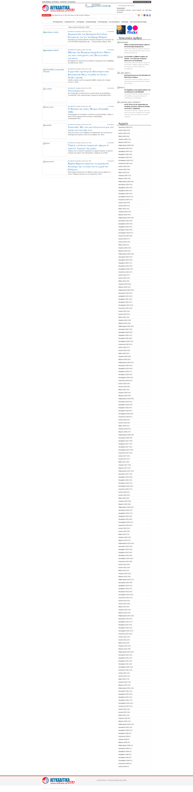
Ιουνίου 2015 (122, 531)
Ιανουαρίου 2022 (124, 293)
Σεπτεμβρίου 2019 (124, 377)
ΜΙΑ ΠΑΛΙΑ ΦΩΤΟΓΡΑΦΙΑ (138, 22)
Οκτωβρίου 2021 (124, 302)
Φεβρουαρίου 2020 (124, 362)
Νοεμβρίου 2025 (124, 154)
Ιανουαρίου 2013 (124, 619)
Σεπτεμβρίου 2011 (124, 667)
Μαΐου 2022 (122, 281)
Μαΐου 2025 (122, 172)
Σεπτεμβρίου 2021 (124, 305)
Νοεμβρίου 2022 (124, 263)
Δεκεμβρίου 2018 (124, 404)
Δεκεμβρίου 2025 (124, 151)
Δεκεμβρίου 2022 (124, 260)
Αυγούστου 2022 (124, 272)
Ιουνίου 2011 (122, 676)
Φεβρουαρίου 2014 (124, 579)
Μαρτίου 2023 (123, 251)
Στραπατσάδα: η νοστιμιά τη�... (101, 6)
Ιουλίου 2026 (122, 130)
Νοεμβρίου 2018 (124, 408)
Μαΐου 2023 (122, 245)
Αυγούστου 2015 (124, 525)
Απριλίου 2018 (123, 429)
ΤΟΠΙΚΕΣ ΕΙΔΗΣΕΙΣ (50, 18)
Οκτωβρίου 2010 (124, 700)
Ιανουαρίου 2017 (124, 474)
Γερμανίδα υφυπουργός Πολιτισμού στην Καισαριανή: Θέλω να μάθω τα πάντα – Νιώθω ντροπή (88, 74)
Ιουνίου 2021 (122, 314)
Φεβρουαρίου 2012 (124, 652)
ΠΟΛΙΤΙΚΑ (142, 18)
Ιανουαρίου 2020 (124, 365)
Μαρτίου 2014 (123, 576)
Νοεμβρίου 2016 (124, 480)
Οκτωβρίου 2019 (124, 374)
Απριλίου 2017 (123, 465)
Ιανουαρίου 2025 (124, 184)
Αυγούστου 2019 (124, 380)
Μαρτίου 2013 (123, 613)
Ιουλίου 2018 (122, 420)
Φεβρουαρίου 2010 (124, 724)
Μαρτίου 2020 (123, 359)
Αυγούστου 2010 (124, 706)
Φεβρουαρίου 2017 (124, 471)
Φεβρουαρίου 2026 (124, 145)
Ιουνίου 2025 (122, 169)
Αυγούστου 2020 (124, 344)
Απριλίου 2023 (123, 248)
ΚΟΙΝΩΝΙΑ (124, 22)
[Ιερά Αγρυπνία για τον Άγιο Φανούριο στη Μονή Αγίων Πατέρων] (124, 73)
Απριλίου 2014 (123, 573)
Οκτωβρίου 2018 (124, 411)
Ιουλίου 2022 (122, 275)
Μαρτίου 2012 (123, 649)
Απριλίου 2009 (123, 739)
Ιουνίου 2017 (122, 459)
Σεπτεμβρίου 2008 (124, 760)
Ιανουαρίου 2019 (124, 401)
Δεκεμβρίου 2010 (124, 694)
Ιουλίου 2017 (122, 456)
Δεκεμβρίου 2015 (124, 513)
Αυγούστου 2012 (124, 634)
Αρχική (48, 22)
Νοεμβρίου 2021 (124, 299)
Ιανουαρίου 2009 (124, 748)
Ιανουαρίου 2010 (124, 727)
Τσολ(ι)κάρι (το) (76, 90)
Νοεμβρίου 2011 (123, 661)
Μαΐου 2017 (122, 462)
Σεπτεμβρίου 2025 (124, 160)
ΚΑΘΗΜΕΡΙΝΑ (91, 18)
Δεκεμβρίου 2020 (124, 332)
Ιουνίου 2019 (122, 386)
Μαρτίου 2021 (123, 323)
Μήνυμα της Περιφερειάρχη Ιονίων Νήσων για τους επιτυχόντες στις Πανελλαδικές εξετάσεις (89, 55)
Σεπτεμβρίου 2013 (124, 594)
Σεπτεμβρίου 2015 (124, 522)
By (69, 31)
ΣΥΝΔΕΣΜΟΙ (71, 2)
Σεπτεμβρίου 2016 (124, 486)
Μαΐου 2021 (122, 317)
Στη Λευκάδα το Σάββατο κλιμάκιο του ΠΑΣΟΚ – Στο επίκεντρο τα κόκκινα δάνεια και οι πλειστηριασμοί (136, 58)
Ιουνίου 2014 (122, 567)
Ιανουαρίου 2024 (124, 221)
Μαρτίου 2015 (123, 540)
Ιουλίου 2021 (122, 311)
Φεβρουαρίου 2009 (124, 745)
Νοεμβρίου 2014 (124, 552)
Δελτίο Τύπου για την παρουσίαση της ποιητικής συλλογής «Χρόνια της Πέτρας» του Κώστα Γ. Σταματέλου (137, 106)
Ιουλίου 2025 (122, 166)
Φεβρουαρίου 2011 (124, 688)
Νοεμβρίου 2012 (124, 625)
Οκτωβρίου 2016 (124, 483)
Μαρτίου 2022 (123, 287)
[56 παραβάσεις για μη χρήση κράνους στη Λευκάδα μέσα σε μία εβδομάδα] (121, 87)
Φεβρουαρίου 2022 (124, 290)
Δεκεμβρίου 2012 (124, 622)
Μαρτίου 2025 (123, 178)
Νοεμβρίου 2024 (124, 190)
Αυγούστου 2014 (124, 561)
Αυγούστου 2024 (124, 199)
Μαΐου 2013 (122, 607)
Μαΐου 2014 (122, 570)
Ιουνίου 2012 (122, 640)
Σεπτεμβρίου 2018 (124, 414)
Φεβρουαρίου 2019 (124, 398)
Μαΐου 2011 (122, 679)
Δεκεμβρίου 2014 (124, 549)
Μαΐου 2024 (122, 209)
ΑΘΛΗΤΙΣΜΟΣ (105, 18)
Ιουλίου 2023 (122, 239)
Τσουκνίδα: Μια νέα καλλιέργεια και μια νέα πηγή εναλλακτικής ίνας (91, 129)
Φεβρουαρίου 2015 (124, 543)
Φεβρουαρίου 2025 (124, 181)
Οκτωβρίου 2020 (124, 338)
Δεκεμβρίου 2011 (124, 658)
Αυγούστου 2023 (124, 236)
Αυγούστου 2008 (124, 763)
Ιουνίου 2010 (122, 712)
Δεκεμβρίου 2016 (124, 477)
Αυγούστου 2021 (124, 308)
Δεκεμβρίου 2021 (124, 296)
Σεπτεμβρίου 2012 (124, 631)
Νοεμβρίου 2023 (124, 227)
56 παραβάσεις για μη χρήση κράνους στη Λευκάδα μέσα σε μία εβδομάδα (73, 15)
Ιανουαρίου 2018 (124, 438)
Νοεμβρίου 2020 (124, 335)
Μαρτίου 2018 (123, 432)
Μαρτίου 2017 (123, 468)
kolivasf (72, 31)
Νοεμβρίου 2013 (124, 588)
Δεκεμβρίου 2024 (124, 187)
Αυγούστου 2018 (124, 417)
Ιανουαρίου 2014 (124, 582)
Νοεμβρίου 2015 (124, 516)
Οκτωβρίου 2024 (124, 193)
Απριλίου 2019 (123, 392)
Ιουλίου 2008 (122, 766)
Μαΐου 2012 (122, 643)
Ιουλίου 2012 (122, 637)
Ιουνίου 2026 (122, 133)
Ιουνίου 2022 (122, 278)
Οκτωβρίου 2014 (124, 555)
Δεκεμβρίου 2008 (124, 751)
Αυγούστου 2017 (124, 453)
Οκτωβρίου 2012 (124, 628)
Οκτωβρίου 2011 (124, 664)
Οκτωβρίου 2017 (124, 447)
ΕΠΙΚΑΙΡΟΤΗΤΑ (70, 22)
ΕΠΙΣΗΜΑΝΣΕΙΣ (96, 4)
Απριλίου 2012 (123, 646)
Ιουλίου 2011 (122, 673)
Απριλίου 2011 (123, 682)
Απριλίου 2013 (123, 610)
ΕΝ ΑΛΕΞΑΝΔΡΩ (114, 22)
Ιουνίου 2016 (122, 495)
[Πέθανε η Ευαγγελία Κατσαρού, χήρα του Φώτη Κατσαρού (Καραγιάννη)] (122, 42)
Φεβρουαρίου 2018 (124, 435)
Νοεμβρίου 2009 (124, 733)
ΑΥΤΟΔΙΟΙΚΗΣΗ (58, 22)
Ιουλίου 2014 (122, 564)
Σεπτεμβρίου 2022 (124, 269)
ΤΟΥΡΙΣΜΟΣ (80, 22)
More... (110, 41)
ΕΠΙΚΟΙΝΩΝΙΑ (46, 2)
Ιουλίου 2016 (122, 492)
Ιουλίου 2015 (122, 528)
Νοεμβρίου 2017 (124, 444)
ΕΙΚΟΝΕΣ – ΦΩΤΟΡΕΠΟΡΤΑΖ (124, 18)
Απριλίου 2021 (123, 320)
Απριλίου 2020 (123, 356)
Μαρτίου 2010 (123, 721)
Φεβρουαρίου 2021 (124, 326)
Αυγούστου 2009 (124, 736)
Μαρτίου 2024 (123, 215)
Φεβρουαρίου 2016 (124, 507)
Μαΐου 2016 (122, 498)
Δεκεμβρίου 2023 (124, 224)
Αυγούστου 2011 (124, 670)
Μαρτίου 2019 (123, 395)
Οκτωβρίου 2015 (124, 519)
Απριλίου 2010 (123, 718)
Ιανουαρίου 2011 (124, 691)
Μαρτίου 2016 (123, 504)
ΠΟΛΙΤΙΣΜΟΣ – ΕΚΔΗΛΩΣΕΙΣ (72, 18)
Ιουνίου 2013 (122, 603)
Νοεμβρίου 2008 (124, 754)
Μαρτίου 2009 (123, 742)
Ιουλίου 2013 (122, 600)
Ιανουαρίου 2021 (124, 329)
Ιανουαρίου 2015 (124, 546)
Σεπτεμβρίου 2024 (124, 196)
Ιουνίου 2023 (122, 242)
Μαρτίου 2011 (123, 685)
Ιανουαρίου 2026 (124, 148)
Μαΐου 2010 (122, 715)
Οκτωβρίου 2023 (124, 230)
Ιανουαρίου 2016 (124, 510)
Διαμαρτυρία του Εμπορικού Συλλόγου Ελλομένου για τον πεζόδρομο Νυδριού (87, 35)
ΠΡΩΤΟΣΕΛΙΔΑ (103, 22)
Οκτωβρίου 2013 (124, 591)
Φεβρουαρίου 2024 (124, 218)
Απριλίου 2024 (123, 212)
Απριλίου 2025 (123, 175)
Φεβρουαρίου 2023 (124, 254)
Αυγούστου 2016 (124, 489)
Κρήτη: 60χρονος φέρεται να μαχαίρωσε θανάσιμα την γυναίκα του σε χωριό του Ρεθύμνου (88, 166)
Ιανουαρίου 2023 (124, 257)
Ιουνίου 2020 (122, 350)
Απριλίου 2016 (123, 501)
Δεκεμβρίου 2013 (124, 585)
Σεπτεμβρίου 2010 (124, 703)
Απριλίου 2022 (123, 284)
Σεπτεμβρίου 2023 (124, 233)
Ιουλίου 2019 (122, 383)
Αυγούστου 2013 (124, 597)
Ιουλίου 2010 (122, 709)
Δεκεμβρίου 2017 (124, 441)
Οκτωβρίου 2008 (124, 757)
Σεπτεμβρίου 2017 (124, 450)
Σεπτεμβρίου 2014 (124, 558)
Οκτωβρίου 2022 (124, 266)
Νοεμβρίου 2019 (124, 371)
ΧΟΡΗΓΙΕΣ (63, 2)
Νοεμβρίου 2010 (124, 697)
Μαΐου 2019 (122, 389)
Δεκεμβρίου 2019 (124, 368)
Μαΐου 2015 (122, 534)
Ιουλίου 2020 (122, 347)
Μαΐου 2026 (122, 136)
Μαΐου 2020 (122, 353)
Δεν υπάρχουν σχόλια (137, 50)
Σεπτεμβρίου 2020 (124, 341)
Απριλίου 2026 (123, 139)
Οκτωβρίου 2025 (124, 157)
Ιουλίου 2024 (122, 202)
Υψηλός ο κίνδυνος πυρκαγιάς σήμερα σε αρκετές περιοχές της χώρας (88, 147)
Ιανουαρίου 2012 (124, 655)
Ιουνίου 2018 (122, 423)
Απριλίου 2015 (123, 537)
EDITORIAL (55, 2)
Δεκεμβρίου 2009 (124, 730)
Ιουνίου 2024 (122, 205)
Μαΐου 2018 (122, 426)
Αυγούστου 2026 (124, 127)
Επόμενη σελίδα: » (103, 180)
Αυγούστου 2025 (124, 163)
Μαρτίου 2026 (123, 142)
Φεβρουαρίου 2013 (124, 616)
